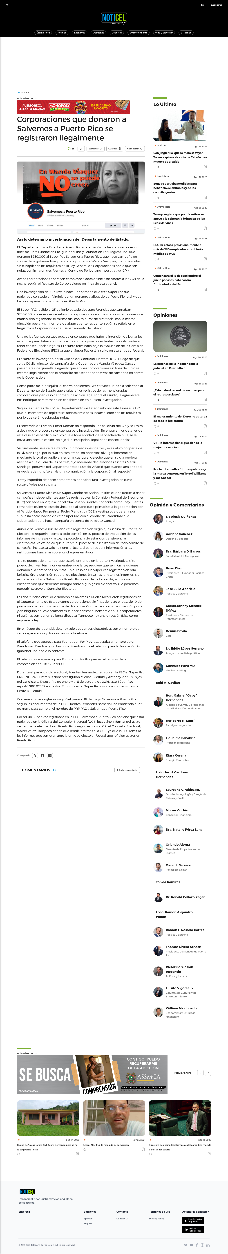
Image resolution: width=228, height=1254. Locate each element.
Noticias (62, 32)
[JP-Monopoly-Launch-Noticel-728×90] (81, 107)
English (88, 1223)
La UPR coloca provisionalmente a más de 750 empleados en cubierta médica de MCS (178, 249)
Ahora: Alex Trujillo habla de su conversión (40, 1145)
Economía (79, 32)
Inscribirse (216, 5)
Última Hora (43, 32)
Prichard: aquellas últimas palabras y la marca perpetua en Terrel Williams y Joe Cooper (179, 473)
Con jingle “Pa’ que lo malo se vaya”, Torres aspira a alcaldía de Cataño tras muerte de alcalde (180, 157)
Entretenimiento (139, 32)
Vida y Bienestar (164, 32)
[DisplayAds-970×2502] (92, 1074)
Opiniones (98, 32)
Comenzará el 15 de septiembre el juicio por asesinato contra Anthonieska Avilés (177, 280)
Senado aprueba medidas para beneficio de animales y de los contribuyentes (175, 188)
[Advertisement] (114, 60)
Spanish (88, 1218)
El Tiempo (186, 32)
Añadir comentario (127, 770)
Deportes (117, 32)
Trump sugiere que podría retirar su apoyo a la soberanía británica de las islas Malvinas (179, 218)
